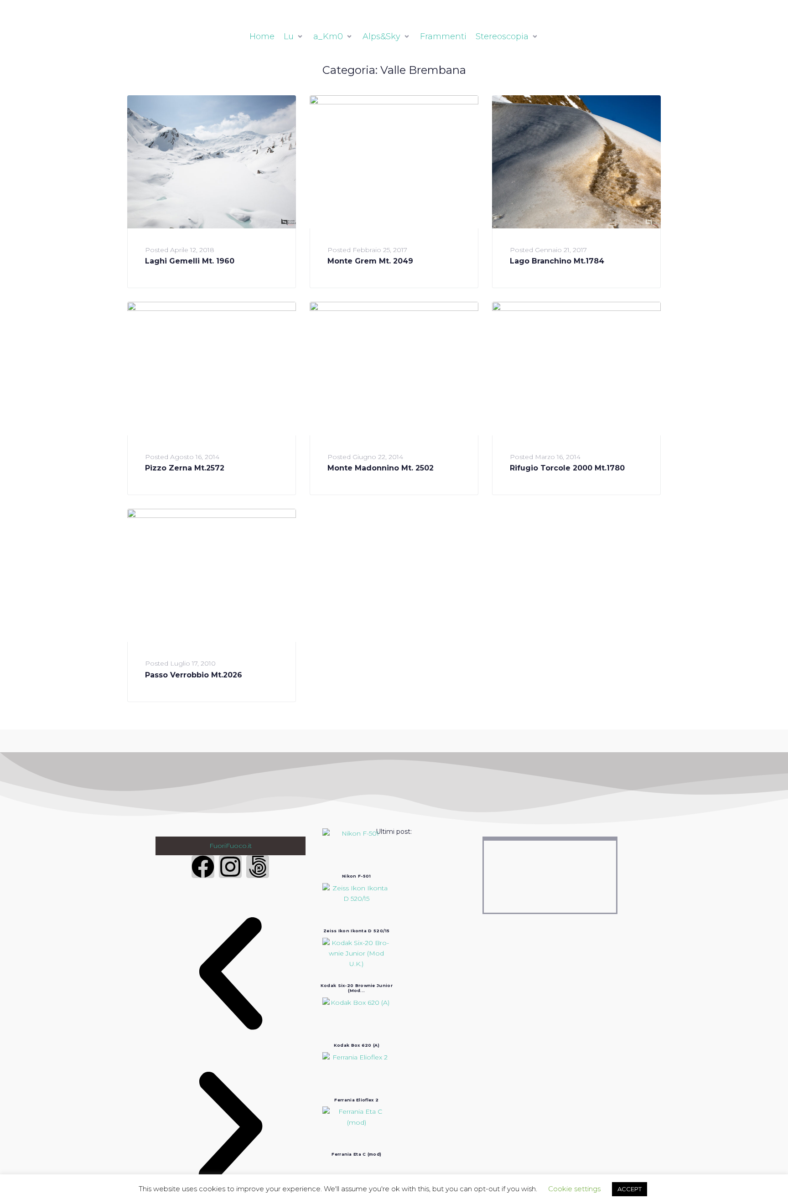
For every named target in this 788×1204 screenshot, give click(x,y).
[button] (231, 976)
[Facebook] (203, 866)
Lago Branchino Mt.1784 (557, 261)
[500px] (257, 866)
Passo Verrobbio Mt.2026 (193, 675)
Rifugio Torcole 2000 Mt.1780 (567, 468)
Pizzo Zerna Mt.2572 (184, 468)
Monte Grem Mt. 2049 (370, 261)
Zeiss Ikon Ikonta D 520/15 (356, 930)
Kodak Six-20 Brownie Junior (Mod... (357, 988)
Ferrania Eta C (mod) (356, 1154)
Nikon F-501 (356, 875)
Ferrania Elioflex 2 (356, 1099)
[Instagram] (230, 866)
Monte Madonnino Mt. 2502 (380, 468)
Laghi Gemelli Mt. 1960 (189, 261)
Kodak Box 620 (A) (356, 1045)
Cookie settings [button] (574, 1188)
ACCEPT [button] (629, 1189)
